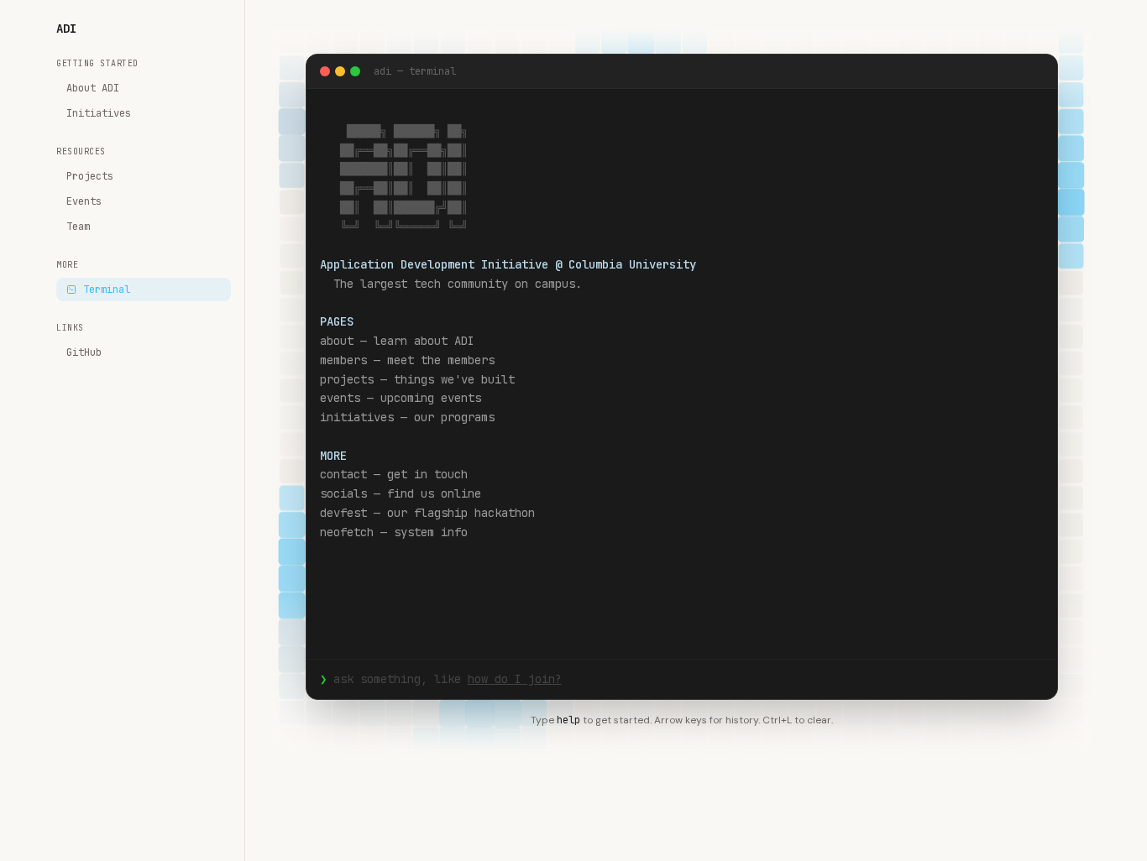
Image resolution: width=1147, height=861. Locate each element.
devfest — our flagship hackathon (427, 512)
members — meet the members (407, 360)
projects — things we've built (417, 379)
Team (78, 226)
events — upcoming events (400, 397)
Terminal (106, 289)
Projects (89, 176)
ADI (66, 28)
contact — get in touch (394, 474)
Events (84, 201)
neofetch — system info (394, 532)
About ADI (92, 88)
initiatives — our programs (407, 417)
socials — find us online (400, 493)
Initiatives (98, 113)
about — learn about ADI (397, 340)
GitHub (84, 352)
